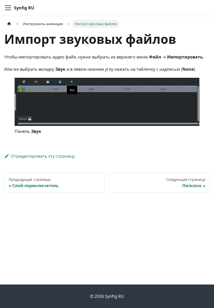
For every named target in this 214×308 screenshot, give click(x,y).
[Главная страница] (9, 24)
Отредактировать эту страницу (43, 156)
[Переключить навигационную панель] (8, 8)
